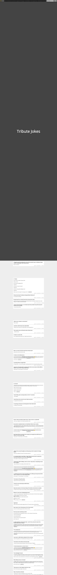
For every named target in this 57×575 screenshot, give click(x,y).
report (43, 265)
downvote (39, 265)
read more (18, 391)
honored (44, 0)
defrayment (40, 0)
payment (18, 0)
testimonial (9, 0)
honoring (32, 0)
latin (5, 0)
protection (14, 0)
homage (22, 0)
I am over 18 (28, 358)
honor (36, 0)
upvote (36, 265)
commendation (27, 0)
